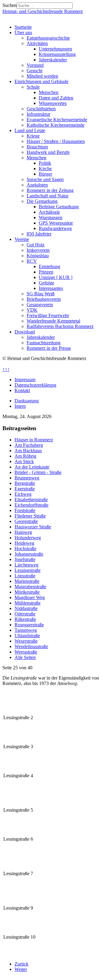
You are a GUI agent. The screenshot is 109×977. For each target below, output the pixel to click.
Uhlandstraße (27, 635)
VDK (32, 310)
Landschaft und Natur (47, 195)
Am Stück (24, 461)
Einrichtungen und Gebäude (41, 81)
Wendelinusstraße (31, 646)
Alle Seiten (25, 657)
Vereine (22, 239)
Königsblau (38, 255)
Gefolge (46, 282)
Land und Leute (30, 130)
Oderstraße (25, 613)
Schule (33, 86)
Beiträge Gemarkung (59, 206)
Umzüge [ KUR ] (55, 277)
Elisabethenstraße (31, 499)
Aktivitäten (37, 43)
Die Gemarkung (42, 201)
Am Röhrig (25, 456)
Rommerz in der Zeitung (50, 190)
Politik (45, 163)
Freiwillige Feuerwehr (48, 315)
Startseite (23, 27)
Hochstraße (25, 548)
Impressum (25, 379)
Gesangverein (40, 304)
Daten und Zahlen (56, 97)
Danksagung (27, 400)
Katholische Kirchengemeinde (55, 125)
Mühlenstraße (28, 602)
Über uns (23, 32)
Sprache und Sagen (45, 179)
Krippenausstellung (57, 54)
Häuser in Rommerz (34, 439)
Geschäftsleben (41, 108)
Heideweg (24, 543)
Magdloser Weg (30, 597)
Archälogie (49, 212)
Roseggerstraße (29, 624)
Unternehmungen (55, 48)
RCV (32, 261)
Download (25, 331)
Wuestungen (50, 217)
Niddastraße (26, 608)
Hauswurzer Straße (33, 526)
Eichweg (23, 494)
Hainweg (23, 532)
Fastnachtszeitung (44, 342)
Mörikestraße (27, 592)
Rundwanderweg (55, 228)
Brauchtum (37, 146)
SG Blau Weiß (40, 293)
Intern (20, 406)
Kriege (33, 135)
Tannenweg (26, 630)
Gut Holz (36, 244)
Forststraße (25, 510)
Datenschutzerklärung (35, 385)
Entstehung (49, 266)
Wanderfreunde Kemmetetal (53, 320)
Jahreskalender (53, 59)
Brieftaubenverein (44, 299)
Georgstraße (26, 521)
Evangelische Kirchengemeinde (57, 119)
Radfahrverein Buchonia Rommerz (60, 326)
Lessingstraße (28, 570)
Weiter (21, 969)
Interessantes (51, 288)
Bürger (45, 174)
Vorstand (35, 65)
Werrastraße (26, 651)
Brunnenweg (27, 477)
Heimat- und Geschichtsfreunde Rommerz (42, 11)
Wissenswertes (53, 103)
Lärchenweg (26, 564)
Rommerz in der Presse (49, 348)
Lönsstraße (25, 575)
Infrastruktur (38, 114)
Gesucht (34, 70)
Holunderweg (28, 537)
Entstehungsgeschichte (48, 38)
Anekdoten (37, 184)
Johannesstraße (29, 554)
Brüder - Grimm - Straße (38, 472)
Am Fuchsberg (29, 445)
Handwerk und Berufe (48, 152)
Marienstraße (27, 581)
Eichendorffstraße (31, 505)
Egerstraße (25, 488)
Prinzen (46, 271)
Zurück (21, 963)
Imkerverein (38, 250)
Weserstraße (26, 641)
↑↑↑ (6, 369)
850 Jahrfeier (39, 233)
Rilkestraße (25, 619)
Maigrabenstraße (30, 586)
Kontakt (22, 390)
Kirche (45, 168)
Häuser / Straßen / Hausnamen (56, 141)
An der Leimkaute (32, 466)
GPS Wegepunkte (56, 223)
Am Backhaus (28, 450)
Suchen (9, 5)
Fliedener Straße (30, 515)
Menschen (48, 92)
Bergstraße (25, 483)
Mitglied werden (42, 76)
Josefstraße (25, 559)
